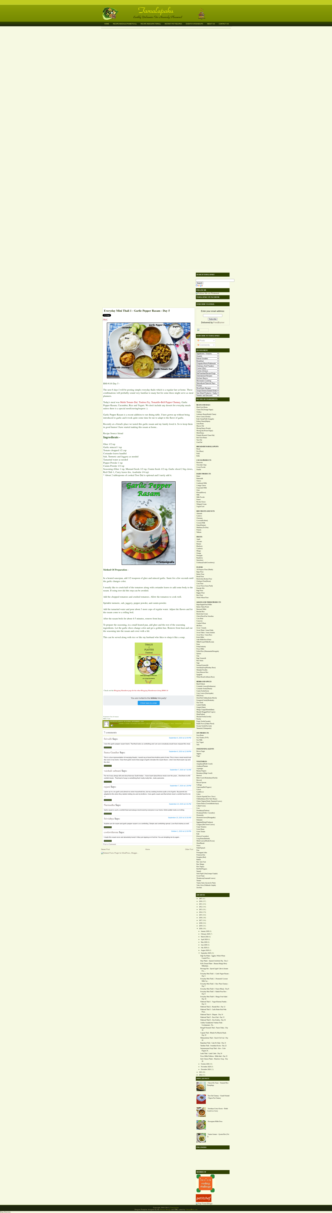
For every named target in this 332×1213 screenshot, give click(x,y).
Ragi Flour (199, 590)
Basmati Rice (200, 611)
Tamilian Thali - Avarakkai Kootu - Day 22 (213, 1046)
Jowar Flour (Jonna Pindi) (204, 586)
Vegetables (187, 723)
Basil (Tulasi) (200, 684)
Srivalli (108, 738)
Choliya (198, 412)
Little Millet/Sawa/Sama (203, 639)
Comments (204, 345)
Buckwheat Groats (202, 614)
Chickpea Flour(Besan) (203, 581)
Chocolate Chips (201, 465)
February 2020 (205, 934)
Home (106, 24)
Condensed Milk (201, 483)
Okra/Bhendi (200, 843)
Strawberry (199, 560)
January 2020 (205, 931)
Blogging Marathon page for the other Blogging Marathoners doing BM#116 (141, 690)
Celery (198, 794)
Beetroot (199, 775)
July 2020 (204, 948)
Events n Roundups (194, 24)
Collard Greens (201, 806)
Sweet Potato (200, 876)
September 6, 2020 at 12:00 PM (180, 738)
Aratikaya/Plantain (202, 766)
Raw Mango (200, 864)
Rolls (198, 456)
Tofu (197, 745)
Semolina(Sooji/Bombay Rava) (206, 667)
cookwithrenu (111, 832)
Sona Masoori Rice (202, 672)
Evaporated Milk (201, 488)
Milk (197, 495)
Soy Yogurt (200, 742)
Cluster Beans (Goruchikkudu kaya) (207, 803)
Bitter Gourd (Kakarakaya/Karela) (206, 778)
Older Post (189, 849)
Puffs (198, 453)
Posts (202, 340)
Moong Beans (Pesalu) (203, 428)
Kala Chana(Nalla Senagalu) (205, 419)
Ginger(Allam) (201, 707)
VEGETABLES (201, 761)
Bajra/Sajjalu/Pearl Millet (204, 604)
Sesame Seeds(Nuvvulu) (204, 726)
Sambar (167, 723)
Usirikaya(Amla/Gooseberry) (205, 562)
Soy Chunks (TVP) (202, 738)
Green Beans (200, 829)
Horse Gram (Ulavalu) (203, 417)
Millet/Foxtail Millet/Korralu (205, 642)
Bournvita (199, 462)
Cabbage (199, 785)
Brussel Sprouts (201, 782)
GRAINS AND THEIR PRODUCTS (208, 602)
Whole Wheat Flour (202, 597)
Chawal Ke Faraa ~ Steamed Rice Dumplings (217, 1084)
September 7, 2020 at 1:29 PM (180, 786)
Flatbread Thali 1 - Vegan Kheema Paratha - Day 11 (213, 1003)
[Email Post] (111, 725)
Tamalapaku (167, 8)
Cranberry (199, 548)
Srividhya (109, 818)
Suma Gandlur (111, 752)
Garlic (148, 723)
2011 (200, 904)
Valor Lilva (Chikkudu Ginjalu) (206, 885)
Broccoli (199, 780)
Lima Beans (200, 424)
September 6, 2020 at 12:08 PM (180, 751)
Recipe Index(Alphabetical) (125, 24)
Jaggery (198, 753)
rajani (107, 786)
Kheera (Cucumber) (202, 836)
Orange (198, 553)
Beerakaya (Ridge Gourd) (204, 773)
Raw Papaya (200, 866)
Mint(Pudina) (200, 714)
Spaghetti (199, 675)
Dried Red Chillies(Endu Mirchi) (206, 698)
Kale (197, 834)
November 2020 (206, 1067)
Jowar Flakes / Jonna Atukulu (205, 632)
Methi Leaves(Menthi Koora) (205, 841)
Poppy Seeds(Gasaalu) (203, 721)
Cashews (199, 516)
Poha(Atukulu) (201, 646)
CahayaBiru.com (192, 1209)
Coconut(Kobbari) (202, 520)
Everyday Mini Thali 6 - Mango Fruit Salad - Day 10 (214, 998)
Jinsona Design (165, 1209)
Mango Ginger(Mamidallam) (205, 710)
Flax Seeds (199, 703)
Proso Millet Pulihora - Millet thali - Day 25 (213, 1056)
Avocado (199, 541)
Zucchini (199, 887)
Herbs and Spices (157, 723)
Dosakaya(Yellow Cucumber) (205, 813)
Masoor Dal (200, 426)
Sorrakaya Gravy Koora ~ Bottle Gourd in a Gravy (217, 1110)
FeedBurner (218, 322)
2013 (200, 909)
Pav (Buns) (199, 451)
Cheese (198, 481)
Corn (198, 808)
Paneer (198, 499)
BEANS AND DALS (203, 405)
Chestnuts (199, 518)
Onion (198, 845)
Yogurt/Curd (200, 506)
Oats (197, 656)
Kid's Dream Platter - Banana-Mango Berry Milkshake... (213, 965)
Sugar (198, 756)
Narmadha (109, 805)
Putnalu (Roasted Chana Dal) (205, 435)
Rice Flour (199, 595)
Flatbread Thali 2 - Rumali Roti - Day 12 (212, 1007)
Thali (172, 723)
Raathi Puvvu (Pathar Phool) (205, 724)
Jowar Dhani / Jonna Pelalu (204, 630)
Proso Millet (200, 649)
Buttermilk (199, 478)
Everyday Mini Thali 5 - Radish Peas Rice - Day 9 (213, 993)
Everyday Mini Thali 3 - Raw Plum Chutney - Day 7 (214, 985)
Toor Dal (199, 440)
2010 (200, 901)
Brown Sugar (200, 751)
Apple (198, 539)
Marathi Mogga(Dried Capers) (205, 712)
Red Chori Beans (201, 438)
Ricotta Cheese (201, 502)
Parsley (198, 719)
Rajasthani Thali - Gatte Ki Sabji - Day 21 (213, 1043)
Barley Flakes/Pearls (202, 607)
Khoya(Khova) (201, 492)
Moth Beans (200, 433)
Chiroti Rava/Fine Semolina (204, 616)
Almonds (199, 513)
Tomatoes (178, 723)
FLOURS (199, 567)
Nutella (198, 469)
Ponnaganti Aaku (201, 852)
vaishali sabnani (112, 770)
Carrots (198, 789)
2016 (200, 918)
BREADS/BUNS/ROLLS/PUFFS (207, 446)
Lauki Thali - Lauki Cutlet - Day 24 (211, 1053)
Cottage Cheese (201, 485)
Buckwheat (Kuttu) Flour (204, 579)
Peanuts (198, 530)
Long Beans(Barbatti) (203, 838)
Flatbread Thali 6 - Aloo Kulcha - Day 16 (213, 1020)
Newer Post (105, 849)
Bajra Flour (199, 572)
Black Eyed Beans (202, 407)
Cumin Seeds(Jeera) (202, 691)
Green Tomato (200, 831)
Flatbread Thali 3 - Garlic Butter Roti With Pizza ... (213, 1011)
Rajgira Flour (200, 593)
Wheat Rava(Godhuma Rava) (205, 677)
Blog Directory (5, 1212)
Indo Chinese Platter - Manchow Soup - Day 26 (214, 1060)
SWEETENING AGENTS (205, 749)
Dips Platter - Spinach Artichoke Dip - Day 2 (214, 961)
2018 (200, 923)
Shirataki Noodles (202, 670)
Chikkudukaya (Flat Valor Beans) (206, 799)
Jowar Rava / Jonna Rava (204, 635)
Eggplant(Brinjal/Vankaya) (204, 822)
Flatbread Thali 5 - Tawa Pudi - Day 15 (212, 1017)
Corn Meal (199, 618)
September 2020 (206, 953)
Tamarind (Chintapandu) (203, 728)
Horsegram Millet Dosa (215, 1121)
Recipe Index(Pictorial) (151, 24)
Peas (197, 850)
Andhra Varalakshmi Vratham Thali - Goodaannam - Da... (211, 1024)
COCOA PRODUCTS (203, 460)
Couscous (199, 621)
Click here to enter (148, 702)
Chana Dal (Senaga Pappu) (204, 410)
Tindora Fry (144, 402)
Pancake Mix (200, 588)
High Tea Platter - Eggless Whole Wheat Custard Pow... (212, 957)
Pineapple (199, 555)
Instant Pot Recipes (173, 24)
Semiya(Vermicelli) (202, 665)
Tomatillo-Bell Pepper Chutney (165, 402)
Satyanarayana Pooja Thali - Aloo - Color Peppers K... (213, 1049)
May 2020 (204, 942)
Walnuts (198, 532)
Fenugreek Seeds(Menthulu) (205, 700)
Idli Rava (199, 625)
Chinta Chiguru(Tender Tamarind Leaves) (209, 801)
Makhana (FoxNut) (202, 527)
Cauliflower (200, 792)
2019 (200, 926)
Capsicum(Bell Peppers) (203, 787)
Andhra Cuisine (124, 723)
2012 (200, 907)
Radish (198, 859)
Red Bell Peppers (201, 869)
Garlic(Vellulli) (201, 705)
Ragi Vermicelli (201, 658)
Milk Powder (200, 497)
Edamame (199, 820)
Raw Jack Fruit (201, 862)
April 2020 (204, 939)
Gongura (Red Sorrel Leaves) (205, 824)
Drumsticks (200, 815)
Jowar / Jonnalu (201, 628)
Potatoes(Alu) (200, 855)
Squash (198, 871)
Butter (198, 476)
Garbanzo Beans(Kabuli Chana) (206, 414)
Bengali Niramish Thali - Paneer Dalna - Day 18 (214, 1029)
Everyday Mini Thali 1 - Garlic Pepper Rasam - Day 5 (137, 310)
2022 (200, 1075)
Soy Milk (199, 740)
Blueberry (199, 546)
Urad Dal (199, 442)
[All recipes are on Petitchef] (203, 1201)
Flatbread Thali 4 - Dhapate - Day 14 (211, 1014)
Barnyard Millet (201, 609)
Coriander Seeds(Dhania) (204, 689)
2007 (200, 899)
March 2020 (204, 937)
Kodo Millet (200, 637)
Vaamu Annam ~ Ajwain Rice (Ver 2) (218, 1135)
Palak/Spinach (200, 848)
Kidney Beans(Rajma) (203, 421)
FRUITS (199, 537)
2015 (200, 915)
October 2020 (205, 1064)
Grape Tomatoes (201, 827)
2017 (200, 920)
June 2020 (204, 945)
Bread (198, 449)
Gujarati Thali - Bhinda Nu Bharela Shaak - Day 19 (213, 1034)
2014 (200, 912)
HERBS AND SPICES (204, 682)
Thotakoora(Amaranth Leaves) (205, 878)
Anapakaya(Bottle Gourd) (204, 764)
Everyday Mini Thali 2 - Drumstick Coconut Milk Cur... (214, 980)
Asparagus (199, 768)
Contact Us (224, 24)
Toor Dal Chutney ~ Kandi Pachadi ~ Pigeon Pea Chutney (218, 1097)
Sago (198, 663)
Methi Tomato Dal (128, 402)
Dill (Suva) (199, 696)
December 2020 (206, 1069)
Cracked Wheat (201, 623)
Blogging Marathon (137, 723)
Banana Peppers (201, 771)
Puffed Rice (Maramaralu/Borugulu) (207, 651)
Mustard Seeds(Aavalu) (203, 717)
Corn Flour (199, 583)
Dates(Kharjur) (201, 525)
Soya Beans (200, 735)
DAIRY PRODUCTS (203, 474)
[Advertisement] (147, 289)
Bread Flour (200, 576)
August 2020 (205, 950)
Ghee (198, 490)
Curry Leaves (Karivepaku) (204, 693)
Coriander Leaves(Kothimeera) (205, 686)
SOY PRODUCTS (202, 733)
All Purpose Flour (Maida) (204, 569)
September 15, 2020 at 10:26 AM (179, 818)
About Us (211, 24)
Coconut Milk (200, 523)
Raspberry (199, 558)
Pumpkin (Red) (201, 857)
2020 (200, 928)
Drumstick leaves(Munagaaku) (205, 817)
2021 (200, 1072)
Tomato (198, 880)
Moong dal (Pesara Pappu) (204, 431)
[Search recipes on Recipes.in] (204, 1203)
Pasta (198, 644)
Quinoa (198, 653)
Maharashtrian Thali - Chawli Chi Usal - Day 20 (214, 1039)
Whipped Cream (201, 504)
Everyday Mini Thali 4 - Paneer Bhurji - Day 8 (214, 989)
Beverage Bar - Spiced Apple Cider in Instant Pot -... (214, 970)
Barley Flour (200, 574)
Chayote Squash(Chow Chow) (205, 796)
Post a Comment (109, 844)
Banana (198, 544)
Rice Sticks (199, 660)
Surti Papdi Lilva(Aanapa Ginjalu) (206, 873)
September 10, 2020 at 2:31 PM (180, 804)
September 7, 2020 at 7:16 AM (180, 770)
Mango (198, 551)
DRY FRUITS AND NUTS (205, 511)
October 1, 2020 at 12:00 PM (181, 831)
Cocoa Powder (201, 467)
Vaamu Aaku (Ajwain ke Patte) (206, 883)
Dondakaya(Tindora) (202, 810)
